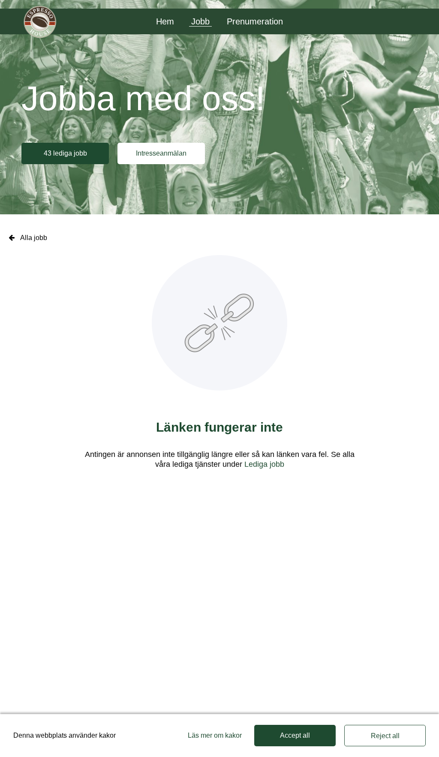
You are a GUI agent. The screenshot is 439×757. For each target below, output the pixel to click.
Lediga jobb (264, 464)
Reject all (385, 735)
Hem (165, 21)
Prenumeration (255, 21)
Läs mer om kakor (215, 735)
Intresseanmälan (161, 153)
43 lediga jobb (65, 153)
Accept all (295, 735)
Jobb (200, 21)
